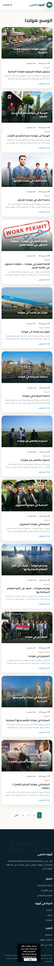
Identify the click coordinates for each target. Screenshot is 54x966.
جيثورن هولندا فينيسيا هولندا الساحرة (29, 71)
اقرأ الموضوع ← (43, 83)
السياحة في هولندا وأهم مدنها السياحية (28, 720)
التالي (16, 815)
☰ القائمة (7, 5)
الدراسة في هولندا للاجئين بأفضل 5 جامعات (31, 786)
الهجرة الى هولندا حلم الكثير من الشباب (28, 136)
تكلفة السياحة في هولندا (36, 396)
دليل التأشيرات (46, 890)
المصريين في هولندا (39, 656)
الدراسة (49, 910)
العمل (49, 915)
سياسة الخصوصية (27, 957)
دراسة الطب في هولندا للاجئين (33, 200)
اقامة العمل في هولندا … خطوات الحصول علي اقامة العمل (27, 266)
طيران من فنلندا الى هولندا (35, 331)
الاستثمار (48, 935)
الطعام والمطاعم (44, 895)
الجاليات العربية (46, 940)
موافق (30, 959)
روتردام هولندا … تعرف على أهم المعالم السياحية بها (28, 590)
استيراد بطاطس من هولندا (35, 460)
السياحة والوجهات (44, 885)
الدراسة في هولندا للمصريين (34, 524)
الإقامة (49, 920)
